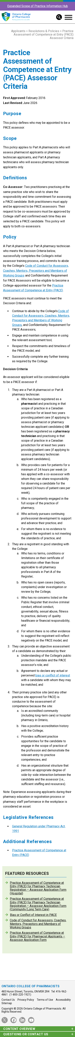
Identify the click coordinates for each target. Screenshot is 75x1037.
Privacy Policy (26, 999)
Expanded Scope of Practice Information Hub (37, 6)
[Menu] (68, 17)
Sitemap (7, 1003)
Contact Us (8, 999)
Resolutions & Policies (43, 31)
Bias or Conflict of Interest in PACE (33, 915)
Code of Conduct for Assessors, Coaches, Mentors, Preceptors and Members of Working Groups (36, 270)
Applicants (18, 31)
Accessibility (63, 999)
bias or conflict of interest (52, 675)
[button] (57, 16)
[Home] (16, 21)
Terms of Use (45, 999)
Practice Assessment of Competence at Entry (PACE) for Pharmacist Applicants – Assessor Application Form (37, 936)
